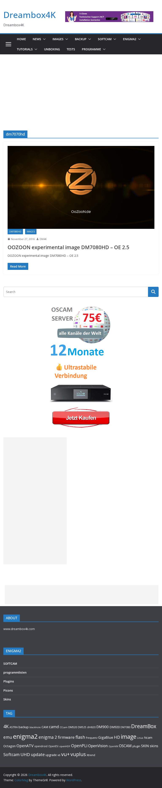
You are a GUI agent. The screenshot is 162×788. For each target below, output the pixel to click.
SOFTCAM (105, 39)
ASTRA (13, 727)
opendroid (40, 746)
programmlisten (15, 672)
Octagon (9, 746)
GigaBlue (105, 737)
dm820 (91, 727)
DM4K (43, 239)
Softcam (11, 754)
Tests (71, 49)
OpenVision (98, 745)
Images (58, 39)
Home (21, 39)
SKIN (145, 745)
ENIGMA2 (129, 39)
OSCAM (125, 745)
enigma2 (25, 736)
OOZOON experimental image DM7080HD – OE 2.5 (68, 247)
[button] (43, 39)
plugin (136, 746)
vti (59, 755)
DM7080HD (15, 231)
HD (117, 737)
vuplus (78, 754)
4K (6, 726)
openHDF (64, 746)
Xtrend (91, 755)
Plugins (8, 681)
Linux (140, 737)
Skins (7, 699)
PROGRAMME (91, 49)
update (38, 754)
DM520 (72, 727)
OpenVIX (113, 746)
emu (7, 737)
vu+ (65, 754)
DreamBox (143, 726)
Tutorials (25, 49)
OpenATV (25, 745)
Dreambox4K (29, 15)
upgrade (51, 755)
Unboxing (52, 49)
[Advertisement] (81, 86)
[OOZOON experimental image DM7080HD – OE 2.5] (81, 187)
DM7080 (125, 727)
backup (24, 727)
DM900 (102, 726)
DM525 (82, 727)
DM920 (114, 727)
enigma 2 (48, 737)
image (128, 736)
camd (54, 726)
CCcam (64, 727)
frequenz (91, 738)
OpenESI (53, 746)
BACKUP (80, 39)
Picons (8, 690)
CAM (45, 727)
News (37, 39)
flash (80, 737)
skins (154, 745)
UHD (25, 754)
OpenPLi (79, 745)
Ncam (148, 737)
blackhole (35, 727)
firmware (66, 737)
